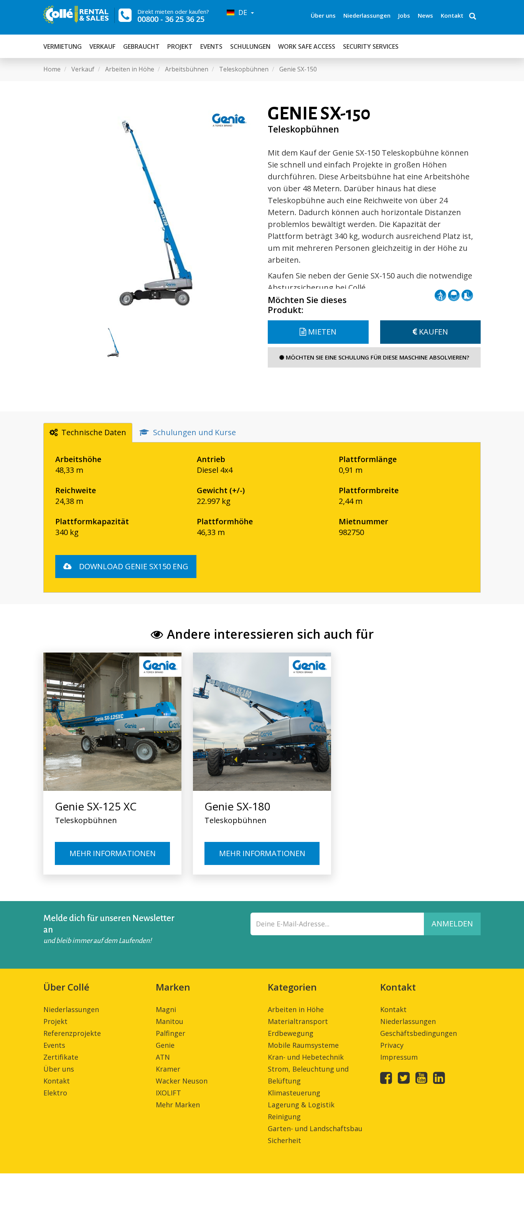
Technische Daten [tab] (93, 432)
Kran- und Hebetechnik (306, 1057)
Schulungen (250, 46)
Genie (165, 1045)
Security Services (371, 46)
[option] (149, 210)
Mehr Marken (178, 1104)
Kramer (168, 1069)
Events (211, 46)
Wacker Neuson (182, 1080)
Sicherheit (284, 1140)
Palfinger (170, 1033)
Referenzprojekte (72, 1033)
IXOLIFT (168, 1092)
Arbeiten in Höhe (296, 1009)
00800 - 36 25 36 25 (170, 19)
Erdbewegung (290, 1033)
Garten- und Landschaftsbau (315, 1128)
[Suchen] (473, 17)
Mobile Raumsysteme (303, 1045)
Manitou (169, 1021)
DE (241, 12)
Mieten (321, 331)
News (425, 15)
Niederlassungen (367, 15)
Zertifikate (60, 1057)
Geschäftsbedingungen (418, 1033)
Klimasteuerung (294, 1092)
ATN (163, 1057)
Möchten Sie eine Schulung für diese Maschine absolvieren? (376, 357)
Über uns (323, 15)
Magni (166, 1009)
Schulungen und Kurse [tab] (194, 432)
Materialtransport (298, 1021)
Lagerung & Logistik (301, 1104)
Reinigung (284, 1116)
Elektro (55, 1092)
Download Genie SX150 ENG (132, 566)
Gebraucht (141, 46)
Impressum (399, 1057)
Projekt (180, 46)
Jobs (404, 15)
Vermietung (62, 46)
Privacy (392, 1045)
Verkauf (102, 46)
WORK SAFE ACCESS (306, 46)
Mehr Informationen (112, 853)
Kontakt (452, 15)
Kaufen (432, 331)
